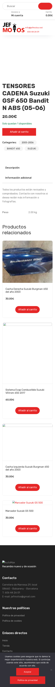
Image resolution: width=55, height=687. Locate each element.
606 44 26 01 (33, 32)
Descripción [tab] (12, 167)
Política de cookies (12, 620)
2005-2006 (28, 142)
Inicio (5, 640)
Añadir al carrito (19, 131)
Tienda (5, 645)
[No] (51, 669)
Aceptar (27, 672)
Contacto (7, 651)
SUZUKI (32, 148)
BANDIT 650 (13, 148)
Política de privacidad (13, 615)
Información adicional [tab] (18, 177)
